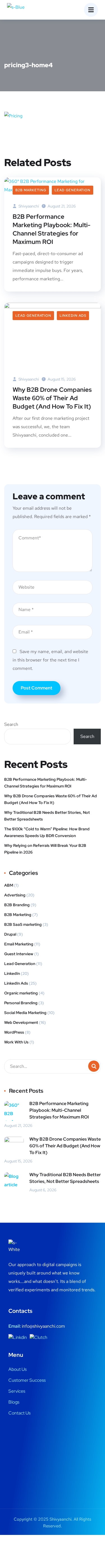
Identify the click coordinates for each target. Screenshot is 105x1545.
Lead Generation (72, 190)
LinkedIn (12, 973)
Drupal (10, 934)
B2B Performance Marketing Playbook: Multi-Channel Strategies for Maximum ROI (51, 229)
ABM (8, 885)
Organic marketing (21, 993)
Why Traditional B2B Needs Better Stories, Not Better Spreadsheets (47, 816)
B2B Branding (17, 904)
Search (11, 724)
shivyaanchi (28, 206)
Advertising (14, 895)
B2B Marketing (30, 190)
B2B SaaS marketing (23, 924)
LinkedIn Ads (73, 315)
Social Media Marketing (25, 1012)
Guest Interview (18, 953)
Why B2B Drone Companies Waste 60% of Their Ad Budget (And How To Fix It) (52, 398)
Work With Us (16, 1042)
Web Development (21, 1022)
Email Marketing (18, 944)
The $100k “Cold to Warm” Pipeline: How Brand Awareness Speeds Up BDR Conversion (47, 832)
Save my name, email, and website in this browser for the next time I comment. (50, 660)
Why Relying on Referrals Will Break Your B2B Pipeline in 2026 (45, 849)
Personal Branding (21, 1002)
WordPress (14, 1032)
